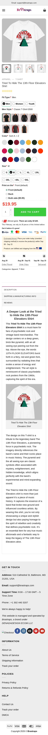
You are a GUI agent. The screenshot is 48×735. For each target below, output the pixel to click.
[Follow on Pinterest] (36, 631)
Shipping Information (12, 660)
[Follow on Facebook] (17, 631)
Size (4, 166)
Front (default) (15, 190)
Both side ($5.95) (16, 198)
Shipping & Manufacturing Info (20, 296)
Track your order (10, 666)
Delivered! (42, 264)
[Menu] (3, 10)
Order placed (7, 264)
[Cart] (44, 10)
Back (10, 194)
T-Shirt (19, 79)
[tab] (24, 289)
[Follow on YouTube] (42, 631)
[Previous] (6, 40)
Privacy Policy (9, 682)
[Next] (42, 40)
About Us (6, 650)
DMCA (5, 715)
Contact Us (7, 704)
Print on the (8, 185)
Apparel (6, 79)
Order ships (24, 264)
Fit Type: (6, 97)
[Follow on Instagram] (23, 631)
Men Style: (7, 109)
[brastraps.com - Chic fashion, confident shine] (24, 10)
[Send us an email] (30, 631)
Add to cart (30, 212)
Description (10, 290)
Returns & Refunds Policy (15, 688)
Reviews (8, 303)
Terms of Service (10, 655)
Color (5, 136)
